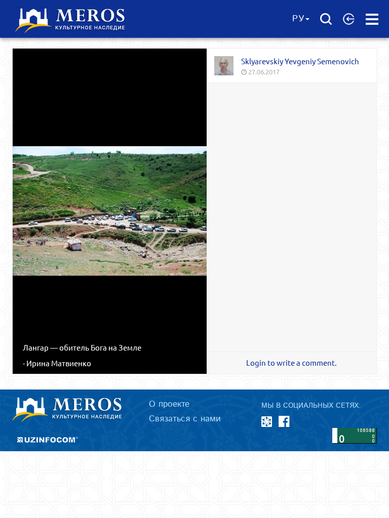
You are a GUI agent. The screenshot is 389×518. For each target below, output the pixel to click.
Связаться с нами (185, 419)
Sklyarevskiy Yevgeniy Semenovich (300, 61)
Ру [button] (298, 19)
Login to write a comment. (291, 362)
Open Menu (372, 19)
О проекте (169, 404)
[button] (348, 18)
